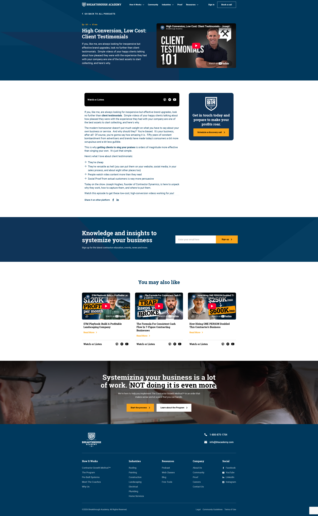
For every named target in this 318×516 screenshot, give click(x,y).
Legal (198, 509)
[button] (137, 4)
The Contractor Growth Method (167, 393)
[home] (101, 5)
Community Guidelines (212, 509)
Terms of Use (230, 509)
